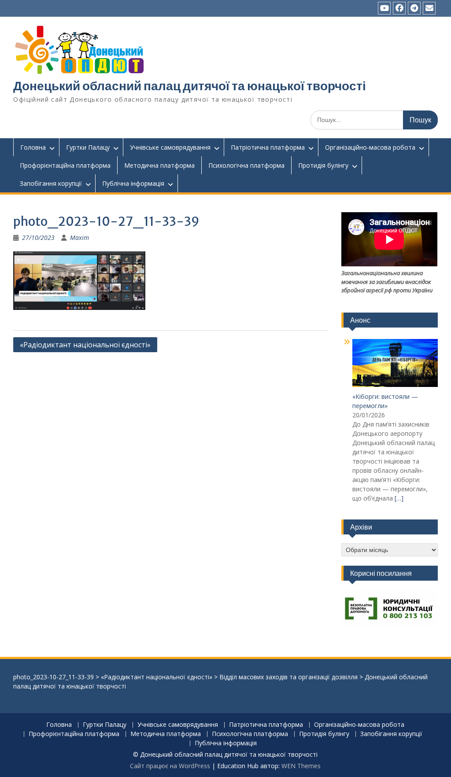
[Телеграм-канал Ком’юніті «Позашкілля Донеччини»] (414, 8)
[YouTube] (384, 8)
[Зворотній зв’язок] (429, 8)
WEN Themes (301, 766)
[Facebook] (399, 8)
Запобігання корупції (51, 183)
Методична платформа (159, 165)
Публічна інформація (133, 183)
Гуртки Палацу (88, 147)
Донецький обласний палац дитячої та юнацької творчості (189, 86)
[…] (399, 498)
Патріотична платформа (268, 147)
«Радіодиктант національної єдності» (85, 345)
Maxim (79, 237)
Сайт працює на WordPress (170, 766)
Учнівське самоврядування (170, 147)
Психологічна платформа (246, 165)
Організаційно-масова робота (370, 147)
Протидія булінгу (323, 165)
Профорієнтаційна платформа (65, 165)
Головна (33, 147)
